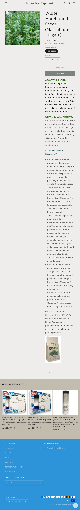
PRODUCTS (9, 453)
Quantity (48, 55)
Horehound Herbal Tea (56, 315)
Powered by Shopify (69, 504)
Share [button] (50, 372)
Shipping (48, 43)
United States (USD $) (15, 501)
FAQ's (7, 457)
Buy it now (60, 73)
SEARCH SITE (9, 448)
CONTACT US (9, 462)
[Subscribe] (40, 483)
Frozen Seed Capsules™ (58, 504)
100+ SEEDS (51, 51)
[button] (6, 3)
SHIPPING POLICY (11, 472)
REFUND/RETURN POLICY (14, 467)
